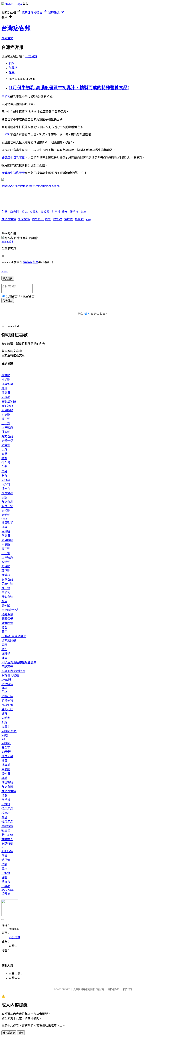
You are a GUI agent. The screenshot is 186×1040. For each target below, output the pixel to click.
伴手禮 (74, 211)
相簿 (12, 63)
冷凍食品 (7, 493)
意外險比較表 (10, 610)
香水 (4, 868)
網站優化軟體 (10, 675)
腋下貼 (5, 418)
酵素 (4, 601)
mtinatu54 (7, 241)
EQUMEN (7, 889)
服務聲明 (127, 989)
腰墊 (4, 649)
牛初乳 (5, 96)
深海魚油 (7, 596)
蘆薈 (4, 855)
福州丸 (5, 488)
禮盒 (65, 211)
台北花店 (7, 709)
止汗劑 (5, 423)
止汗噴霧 (7, 427)
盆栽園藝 (7, 623)
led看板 (6, 751)
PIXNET (66, 989)
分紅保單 (7, 614)
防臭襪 (5, 397)
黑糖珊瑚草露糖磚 (13, 671)
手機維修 (7, 826)
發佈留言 (7, 300)
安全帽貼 (7, 410)
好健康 (5, 575)
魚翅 (4, 497)
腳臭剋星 (38, 219)
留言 (35, 262)
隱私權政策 (113, 989)
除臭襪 (57, 219)
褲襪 (4, 778)
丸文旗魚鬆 (8, 219)
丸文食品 (24, 219)
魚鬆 (4, 211)
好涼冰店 (7, 405)
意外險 (5, 605)
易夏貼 (79, 219)
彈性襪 (68, 219)
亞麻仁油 (7, 583)
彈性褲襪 (7, 782)
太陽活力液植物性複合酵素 (18, 662)
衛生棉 (5, 830)
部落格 (13, 68)
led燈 (4, 735)
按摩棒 (5, 813)
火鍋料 (34, 211)
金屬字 (5, 726)
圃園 (4, 877)
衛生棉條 (7, 834)
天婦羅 (45, 211)
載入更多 (7, 278)
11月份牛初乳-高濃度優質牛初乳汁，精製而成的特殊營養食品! (69, 87)
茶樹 (4, 864)
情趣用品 (7, 808)
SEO (4, 687)
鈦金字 (5, 747)
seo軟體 (6, 679)
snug (88, 219)
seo (3, 847)
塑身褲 (5, 886)
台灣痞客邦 (16, 28)
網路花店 (7, 696)
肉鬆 (4, 453)
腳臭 (48, 219)
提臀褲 (5, 893)
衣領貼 (5, 375)
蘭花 (4, 631)
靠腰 (4, 644)
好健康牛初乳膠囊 (13, 157)
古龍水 (5, 873)
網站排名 (7, 684)
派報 (4, 713)
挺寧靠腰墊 (8, 640)
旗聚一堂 (7, 440)
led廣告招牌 (9, 731)
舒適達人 (7, 839)
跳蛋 (4, 817)
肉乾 (4, 471)
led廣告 (6, 743)
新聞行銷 (7, 851)
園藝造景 (7, 618)
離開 (21, 1032)
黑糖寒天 (7, 666)
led (3, 739)
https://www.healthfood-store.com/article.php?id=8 (30, 185)
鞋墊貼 (5, 432)
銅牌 (4, 722)
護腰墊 (5, 653)
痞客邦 (27, 262)
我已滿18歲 (9, 1032)
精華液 (5, 860)
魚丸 (25, 211)
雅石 (4, 627)
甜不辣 (56, 211)
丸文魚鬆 (7, 786)
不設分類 (31, 56)
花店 (4, 691)
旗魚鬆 (14, 211)
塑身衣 (5, 881)
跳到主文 (7, 38)
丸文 (83, 211)
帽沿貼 (5, 379)
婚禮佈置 (7, 700)
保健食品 (7, 579)
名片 (12, 72)
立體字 (5, 718)
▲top (4, 271)
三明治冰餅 (8, 401)
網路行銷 (7, 843)
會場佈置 (7, 704)
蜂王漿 (5, 588)
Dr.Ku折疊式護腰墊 (13, 636)
